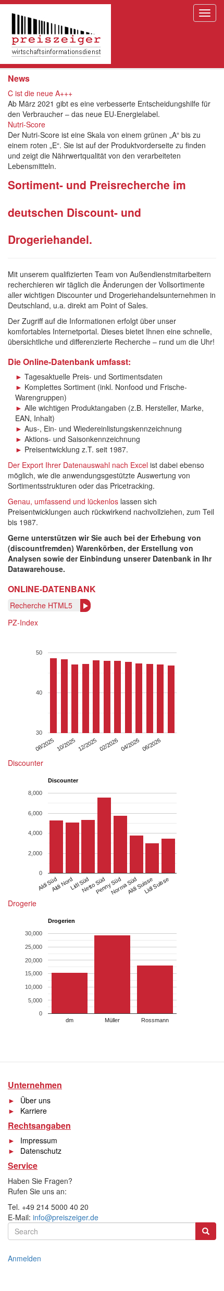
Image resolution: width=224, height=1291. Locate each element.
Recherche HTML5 (41, 605)
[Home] (55, 34)
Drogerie (22, 903)
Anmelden (24, 1258)
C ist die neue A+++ (40, 93)
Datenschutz (40, 1150)
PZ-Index (23, 622)
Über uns (35, 1100)
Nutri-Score (26, 124)
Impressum (38, 1140)
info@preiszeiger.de (65, 1217)
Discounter (25, 763)
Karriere (33, 1110)
